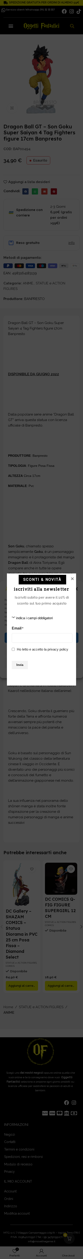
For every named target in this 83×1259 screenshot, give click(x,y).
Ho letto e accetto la (42, 649)
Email (17, 628)
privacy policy (57, 649)
